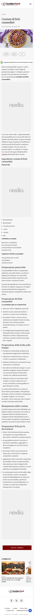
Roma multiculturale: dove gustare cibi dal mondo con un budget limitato (12, 579)
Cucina (4, 14)
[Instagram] (21, 600)
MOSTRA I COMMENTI (17, 547)
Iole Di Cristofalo (7, 26)
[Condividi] (22, 54)
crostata (4, 154)
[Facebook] (11, 600)
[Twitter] (16, 600)
